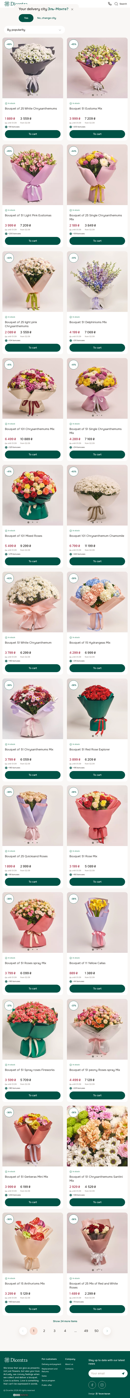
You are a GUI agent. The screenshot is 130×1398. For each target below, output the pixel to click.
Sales (44, 1376)
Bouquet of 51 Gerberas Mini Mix (26, 1176)
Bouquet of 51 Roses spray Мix (25, 963)
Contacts (69, 1369)
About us (69, 1364)
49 (86, 1331)
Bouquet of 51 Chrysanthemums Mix (29, 749)
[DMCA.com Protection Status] (20, 1395)
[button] (28, 95)
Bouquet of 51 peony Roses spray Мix (94, 1070)
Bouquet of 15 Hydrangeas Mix (89, 642)
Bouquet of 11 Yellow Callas (87, 963)
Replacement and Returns (49, 1370)
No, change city (46, 18)
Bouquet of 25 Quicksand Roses (26, 856)
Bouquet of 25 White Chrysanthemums (31, 108)
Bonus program (48, 1380)
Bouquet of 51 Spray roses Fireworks (30, 1070)
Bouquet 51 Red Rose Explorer (89, 749)
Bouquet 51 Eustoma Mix (85, 108)
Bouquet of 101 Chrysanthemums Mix (29, 429)
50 (96, 1331)
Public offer (47, 1385)
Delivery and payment (51, 1364)
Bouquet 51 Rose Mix (83, 856)
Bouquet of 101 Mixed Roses (23, 536)
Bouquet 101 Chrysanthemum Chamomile (96, 536)
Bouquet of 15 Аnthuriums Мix (25, 1283)
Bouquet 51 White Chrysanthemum (28, 642)
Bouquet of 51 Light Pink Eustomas (28, 215)
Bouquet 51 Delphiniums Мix (88, 322)
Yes (26, 18)
